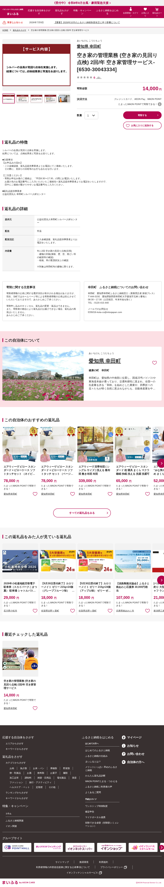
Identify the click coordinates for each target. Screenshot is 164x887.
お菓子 (53, 773)
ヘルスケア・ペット (20, 787)
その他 (52, 787)
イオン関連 (11, 826)
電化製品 (61, 777)
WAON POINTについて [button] (160, 104)
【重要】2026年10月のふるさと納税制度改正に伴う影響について (87, 22)
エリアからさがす (15, 743)
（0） (99, 77)
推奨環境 (83, 862)
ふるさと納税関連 (15, 820)
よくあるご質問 (93, 792)
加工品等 (14, 777)
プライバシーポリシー (111, 867)
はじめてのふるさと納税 (97, 750)
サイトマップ (62, 862)
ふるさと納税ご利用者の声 (98, 786)
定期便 (39, 787)
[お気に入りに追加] (154, 362)
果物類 (53, 768)
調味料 (28, 777)
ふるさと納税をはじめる (107, 12)
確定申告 (89, 811)
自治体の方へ (135, 762)
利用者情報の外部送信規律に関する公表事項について (63, 867)
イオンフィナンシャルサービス (82, 872)
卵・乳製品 (15, 773)
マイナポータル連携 (95, 817)
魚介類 (23, 768)
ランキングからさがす (17, 792)
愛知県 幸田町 (89, 46)
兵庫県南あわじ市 (125, 610)
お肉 (12, 768)
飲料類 (40, 773)
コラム (8, 813)
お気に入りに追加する (142, 125)
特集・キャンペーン (82, 12)
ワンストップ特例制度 (96, 806)
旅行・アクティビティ (40, 782)
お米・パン (38, 768)
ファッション (16, 782)
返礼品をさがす (62, 12)
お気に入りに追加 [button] (35, 493)
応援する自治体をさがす (39, 12)
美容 (74, 777)
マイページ (134, 737)
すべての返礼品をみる (82, 512)
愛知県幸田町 (10, 494)
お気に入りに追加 (154, 362)
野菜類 (66, 768)
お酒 (29, 773)
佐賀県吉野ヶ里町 (50, 610)
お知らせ (133, 745)
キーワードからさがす (17, 749)
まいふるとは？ (93, 761)
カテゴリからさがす (16, 762)
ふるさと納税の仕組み (96, 756)
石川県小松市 (10, 610)
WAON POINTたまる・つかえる (101, 781)
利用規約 (103, 862)
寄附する (142, 115)
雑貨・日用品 (44, 777)
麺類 (65, 773)
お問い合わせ (135, 753)
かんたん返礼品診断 (95, 775)
